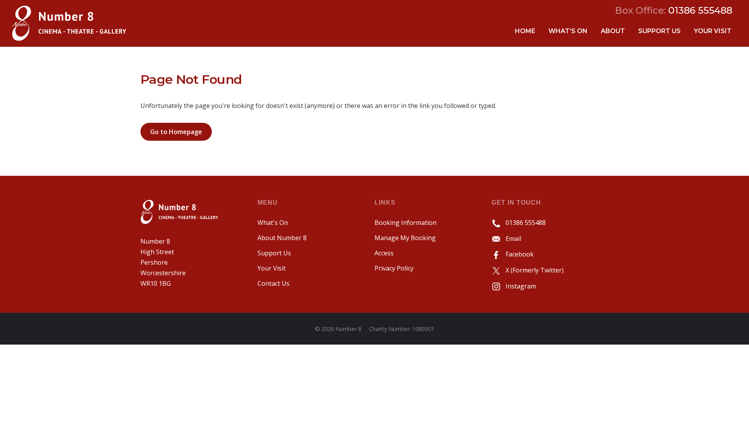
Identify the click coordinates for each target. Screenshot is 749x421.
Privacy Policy (394, 268)
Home (525, 31)
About (613, 31)
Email (511, 238)
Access (384, 253)
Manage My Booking (405, 237)
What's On (272, 222)
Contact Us (273, 283)
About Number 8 (282, 237)
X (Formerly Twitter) (532, 270)
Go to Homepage (176, 131)
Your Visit (712, 31)
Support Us (659, 31)
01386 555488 (523, 222)
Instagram (518, 286)
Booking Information (405, 222)
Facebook (517, 254)
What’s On (567, 31)
